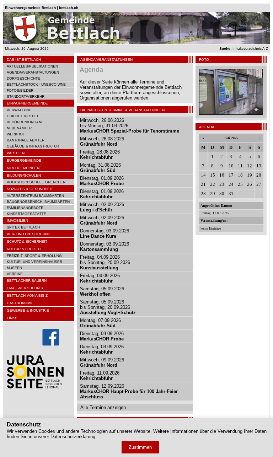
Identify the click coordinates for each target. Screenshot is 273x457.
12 (249, 165)
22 (212, 184)
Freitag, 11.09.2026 (99, 375)
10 (231, 165)
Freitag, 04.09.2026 (100, 278)
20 (258, 175)
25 (240, 184)
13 (258, 165)
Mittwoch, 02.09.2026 (102, 207)
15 (212, 175)
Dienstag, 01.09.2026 (102, 181)
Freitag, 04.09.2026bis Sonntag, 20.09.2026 (105, 262)
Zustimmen (140, 447)
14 (203, 175)
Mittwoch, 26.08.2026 (102, 141)
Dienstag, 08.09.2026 (102, 336)
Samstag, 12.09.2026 (129, 391)
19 (249, 175)
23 (221, 184)
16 (221, 175)
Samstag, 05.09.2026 (102, 291)
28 (203, 193)
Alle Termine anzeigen (103, 407)
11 (240, 165)
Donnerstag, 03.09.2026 (104, 233)
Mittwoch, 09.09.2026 (102, 362)
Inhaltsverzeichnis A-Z (243, 48)
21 (203, 184)
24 (231, 184)
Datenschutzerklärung (72, 436)
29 (212, 193)
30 (221, 193)
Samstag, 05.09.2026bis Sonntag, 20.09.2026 (108, 307)
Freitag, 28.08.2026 (100, 154)
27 (258, 184)
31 (231, 193)
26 (249, 184)
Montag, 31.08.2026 (100, 167)
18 (240, 175)
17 (231, 175)
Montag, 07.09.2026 (100, 323)
